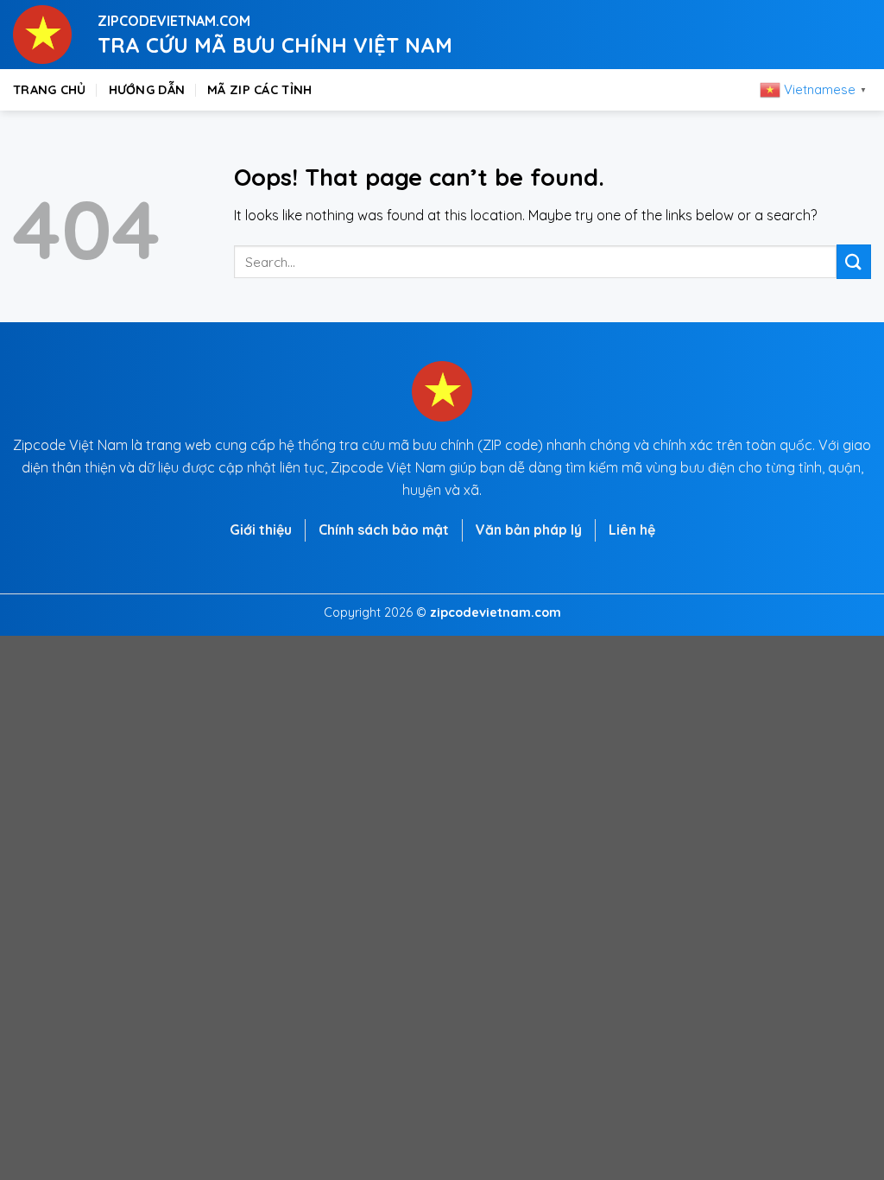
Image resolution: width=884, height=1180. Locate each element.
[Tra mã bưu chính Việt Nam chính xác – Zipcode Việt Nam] (42, 34)
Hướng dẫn (147, 90)
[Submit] (854, 261)
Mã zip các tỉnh (259, 90)
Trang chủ (49, 90)
